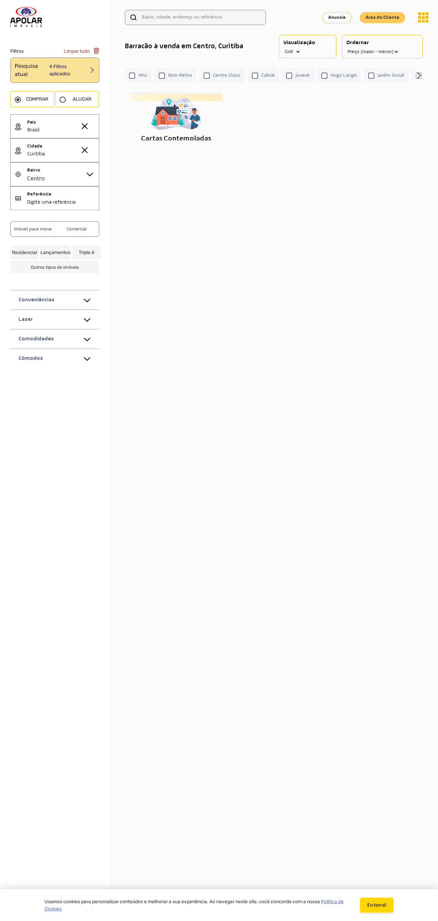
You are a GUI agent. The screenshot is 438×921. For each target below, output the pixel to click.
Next (418, 75)
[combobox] (63, 130)
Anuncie (337, 17)
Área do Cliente (382, 17)
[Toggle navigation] (423, 17)
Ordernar (357, 43)
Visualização (299, 43)
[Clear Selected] (84, 126)
